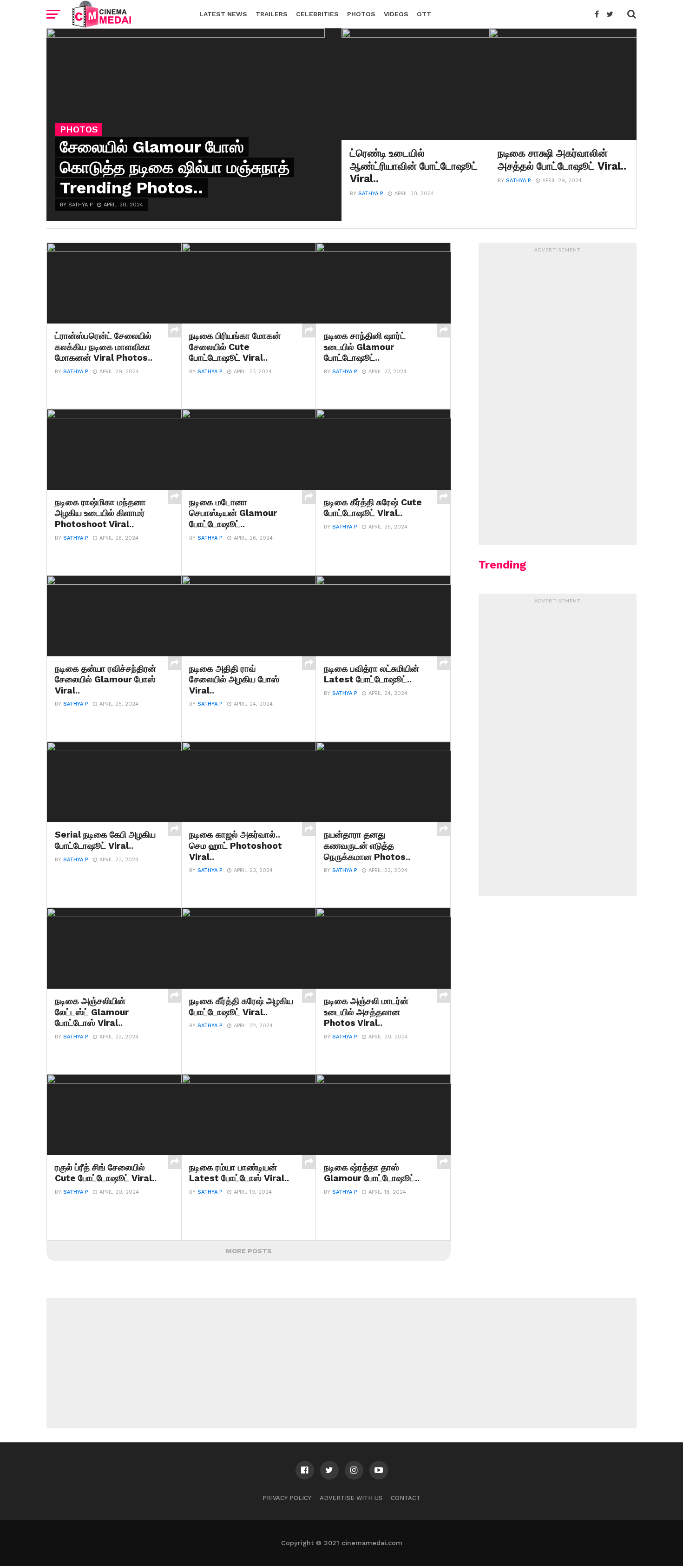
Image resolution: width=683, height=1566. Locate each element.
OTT (424, 14)
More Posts (249, 1251)
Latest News (223, 14)
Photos (361, 14)
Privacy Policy (287, 1497)
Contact (405, 1497)
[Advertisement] (557, 396)
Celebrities (317, 14)
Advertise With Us (351, 1497)
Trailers (272, 14)
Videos (396, 14)
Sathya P (370, 194)
